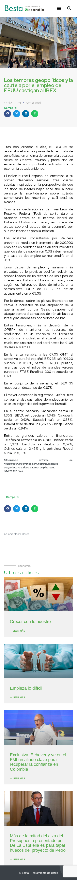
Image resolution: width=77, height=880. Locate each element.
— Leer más (17, 630)
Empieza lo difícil (26, 688)
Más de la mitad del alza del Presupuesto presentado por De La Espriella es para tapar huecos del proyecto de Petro (38, 843)
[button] (59, 8)
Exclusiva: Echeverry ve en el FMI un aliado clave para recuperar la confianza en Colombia (38, 762)
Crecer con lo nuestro (30, 621)
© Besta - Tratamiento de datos (38, 872)
